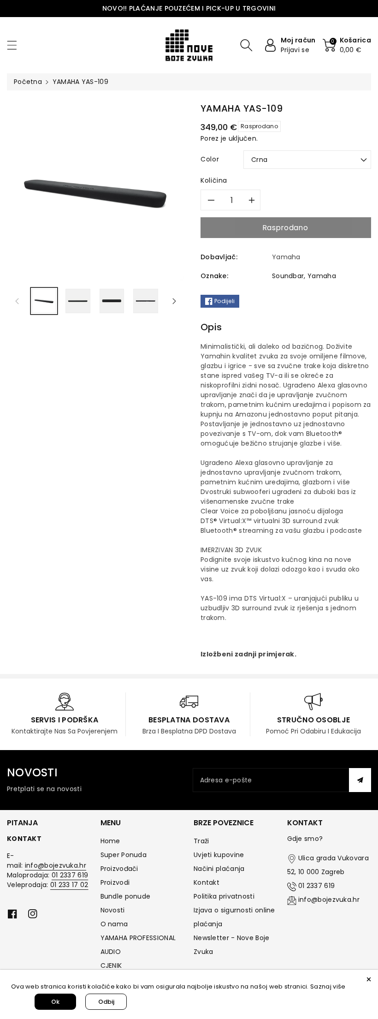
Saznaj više (327, 986)
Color (210, 159)
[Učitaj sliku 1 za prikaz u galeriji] (44, 301)
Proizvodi (115, 882)
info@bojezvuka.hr (55, 865)
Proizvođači (119, 868)
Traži (201, 841)
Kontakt (206, 882)
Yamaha (321, 275)
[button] (16, 45)
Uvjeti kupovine (219, 854)
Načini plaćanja (219, 868)
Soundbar (288, 275)
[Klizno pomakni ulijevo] (17, 301)
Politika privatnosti (224, 896)
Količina (214, 180)
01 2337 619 (70, 875)
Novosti (112, 910)
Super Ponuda (123, 854)
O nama (114, 924)
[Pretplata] (360, 780)
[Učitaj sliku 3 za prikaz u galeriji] (112, 301)
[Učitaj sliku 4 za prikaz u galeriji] (145, 301)
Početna (28, 81)
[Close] (368, 978)
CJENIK (111, 965)
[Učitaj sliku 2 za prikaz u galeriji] (78, 301)
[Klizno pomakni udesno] (174, 301)
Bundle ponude (125, 896)
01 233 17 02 (69, 884)
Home (110, 841)
